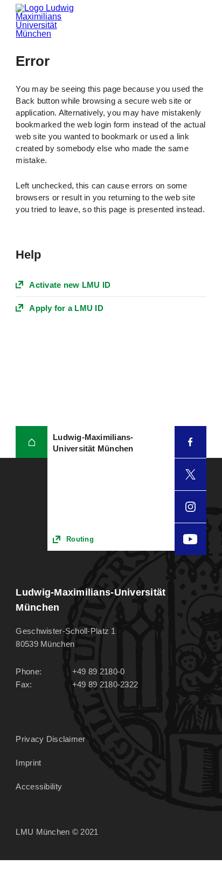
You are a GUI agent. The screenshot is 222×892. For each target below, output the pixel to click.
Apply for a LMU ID (66, 308)
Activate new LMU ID (69, 284)
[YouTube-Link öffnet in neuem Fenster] (190, 539)
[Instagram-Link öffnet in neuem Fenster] (190, 507)
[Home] (31, 442)
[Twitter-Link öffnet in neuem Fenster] (190, 474)
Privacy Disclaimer (50, 739)
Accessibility (39, 786)
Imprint (28, 762)
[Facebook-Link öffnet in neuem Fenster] (190, 442)
